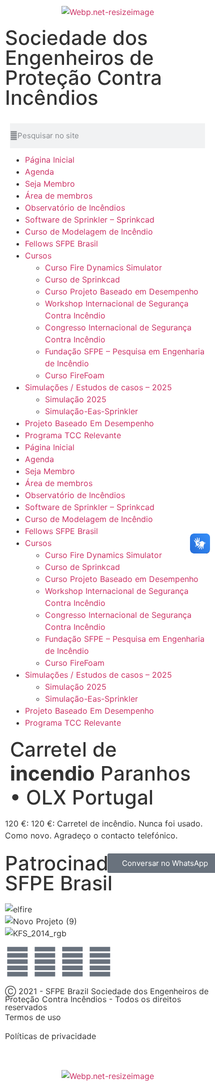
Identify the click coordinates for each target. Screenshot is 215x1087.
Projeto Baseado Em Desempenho (89, 423)
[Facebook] (17, 961)
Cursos (38, 256)
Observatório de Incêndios (75, 208)
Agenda (39, 172)
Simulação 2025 (75, 399)
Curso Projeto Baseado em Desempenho (121, 291)
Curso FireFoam (74, 375)
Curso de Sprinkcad (82, 279)
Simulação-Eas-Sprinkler (91, 411)
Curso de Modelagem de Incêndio (89, 232)
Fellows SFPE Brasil (61, 244)
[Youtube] (45, 961)
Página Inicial (49, 160)
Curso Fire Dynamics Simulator (103, 267)
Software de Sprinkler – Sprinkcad (89, 220)
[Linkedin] (100, 961)
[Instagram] (72, 961)
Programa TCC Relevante (73, 435)
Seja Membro (50, 184)
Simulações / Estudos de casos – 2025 (98, 387)
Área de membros (58, 196)
